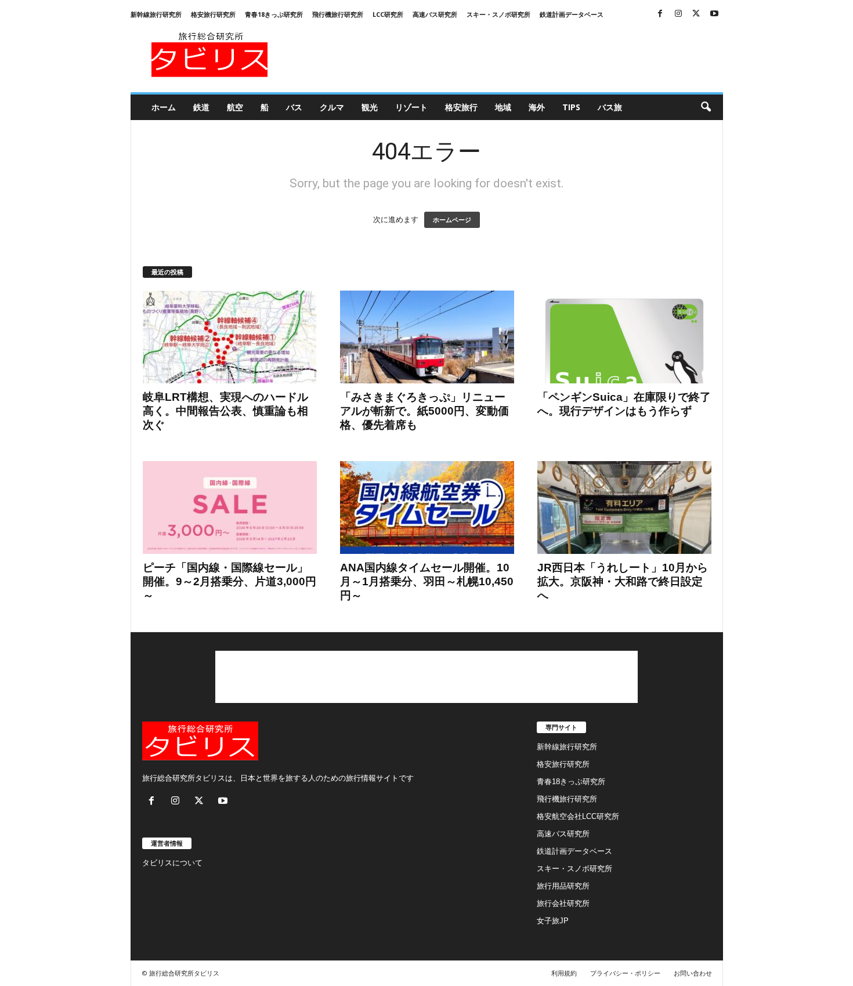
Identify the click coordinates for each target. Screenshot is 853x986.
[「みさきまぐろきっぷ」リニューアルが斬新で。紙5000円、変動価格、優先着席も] (427, 337)
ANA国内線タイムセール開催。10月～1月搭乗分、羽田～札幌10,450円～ (427, 581)
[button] (705, 107)
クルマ (332, 107)
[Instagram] (678, 14)
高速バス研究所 (435, 14)
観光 (370, 107)
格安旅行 (461, 107)
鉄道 (201, 107)
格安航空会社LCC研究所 (578, 816)
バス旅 (610, 107)
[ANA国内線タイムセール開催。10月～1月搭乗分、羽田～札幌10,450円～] (427, 507)
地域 (503, 107)
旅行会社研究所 (563, 903)
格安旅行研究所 (213, 14)
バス (294, 107)
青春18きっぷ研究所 (274, 14)
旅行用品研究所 (563, 886)
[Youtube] (714, 14)
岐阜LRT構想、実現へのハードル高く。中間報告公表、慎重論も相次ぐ (225, 411)
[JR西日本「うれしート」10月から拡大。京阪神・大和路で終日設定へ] (624, 507)
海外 (537, 107)
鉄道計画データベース (571, 14)
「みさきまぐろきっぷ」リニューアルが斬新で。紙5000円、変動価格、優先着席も (424, 411)
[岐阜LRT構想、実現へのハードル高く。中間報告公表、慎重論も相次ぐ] (230, 337)
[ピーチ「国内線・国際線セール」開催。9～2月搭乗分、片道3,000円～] (230, 507)
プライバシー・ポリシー (625, 973)
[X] (696, 14)
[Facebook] (660, 14)
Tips (571, 107)
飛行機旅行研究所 (337, 14)
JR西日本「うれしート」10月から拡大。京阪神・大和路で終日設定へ (622, 581)
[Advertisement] (512, 54)
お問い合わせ (693, 973)
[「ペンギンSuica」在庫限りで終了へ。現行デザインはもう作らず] (624, 337)
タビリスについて (172, 862)
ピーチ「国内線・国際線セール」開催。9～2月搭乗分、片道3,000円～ (229, 581)
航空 (235, 107)
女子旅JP (553, 920)
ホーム (163, 107)
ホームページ (452, 219)
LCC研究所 (388, 14)
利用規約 (564, 973)
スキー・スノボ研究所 (498, 14)
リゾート (411, 107)
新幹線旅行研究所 (156, 14)
